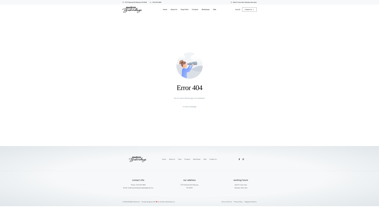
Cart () (237, 9)
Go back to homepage (189, 106)
